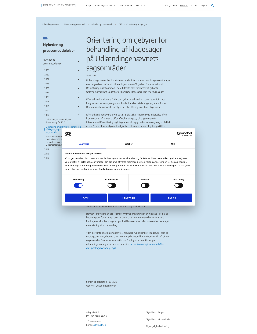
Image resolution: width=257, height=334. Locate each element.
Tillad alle (171, 197)
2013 (46, 158)
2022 (46, 88)
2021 (46, 92)
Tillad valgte (128, 197)
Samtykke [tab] (84, 144)
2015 (46, 149)
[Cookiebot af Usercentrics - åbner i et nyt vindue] (179, 134)
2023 (46, 83)
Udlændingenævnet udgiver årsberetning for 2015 (58, 120)
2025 (46, 74)
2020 (46, 97)
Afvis (85, 197)
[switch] (112, 185)
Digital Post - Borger (155, 312)
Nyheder (184, 5)
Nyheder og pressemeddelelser (59, 47)
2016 (46, 115)
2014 (46, 153)
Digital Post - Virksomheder (158, 319)
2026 (46, 70)
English (203, 5)
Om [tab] (173, 144)
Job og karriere (171, 5)
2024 (46, 79)
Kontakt (194, 5)
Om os (139, 5)
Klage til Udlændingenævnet (99, 5)
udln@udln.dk (99, 325)
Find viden (124, 5)
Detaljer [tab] (128, 144)
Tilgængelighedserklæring (157, 326)
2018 (46, 106)
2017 (46, 110)
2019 (46, 101)
